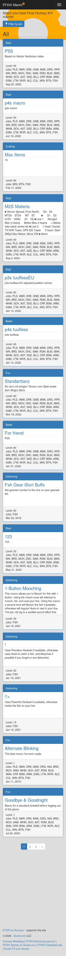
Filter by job (15, 24)
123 (8, 536)
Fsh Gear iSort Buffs (25, 484)
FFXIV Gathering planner (40, 941)
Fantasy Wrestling (13, 941)
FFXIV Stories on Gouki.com (19, 945)
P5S (9, 51)
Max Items (15, 154)
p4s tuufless (16, 329)
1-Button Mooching (23, 588)
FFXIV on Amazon (13, 930)
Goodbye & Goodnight (26, 800)
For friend (14, 432)
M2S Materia (17, 206)
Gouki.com (20, 936)
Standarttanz (17, 381)
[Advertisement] (33, 895)
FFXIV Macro (12, 4)
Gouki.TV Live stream (16, 948)
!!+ (7, 696)
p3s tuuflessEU (19, 277)
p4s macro (15, 102)
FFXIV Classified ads (50, 945)
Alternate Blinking (21, 748)
